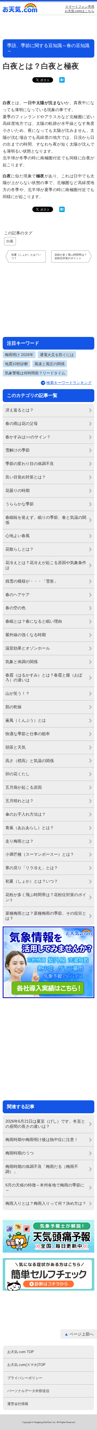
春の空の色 (15, 607)
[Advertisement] (48, 299)
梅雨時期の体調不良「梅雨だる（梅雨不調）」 (41, 1169)
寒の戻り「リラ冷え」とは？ (31, 867)
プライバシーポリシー (24, 1378)
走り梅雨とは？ (19, 841)
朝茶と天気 (15, 747)
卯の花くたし (17, 774)
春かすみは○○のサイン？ (28, 437)
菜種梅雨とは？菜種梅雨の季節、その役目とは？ (45, 916)
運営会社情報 (17, 1404)
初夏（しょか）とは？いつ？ (31, 881)
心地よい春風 (17, 535)
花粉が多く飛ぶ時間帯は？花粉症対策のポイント (45, 897)
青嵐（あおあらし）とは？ (29, 827)
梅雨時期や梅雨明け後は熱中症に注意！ (41, 1139)
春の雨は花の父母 (21, 423)
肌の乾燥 (13, 707)
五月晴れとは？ (19, 800)
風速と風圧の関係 (49, 364)
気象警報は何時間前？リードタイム (35, 373)
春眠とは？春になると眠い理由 (33, 621)
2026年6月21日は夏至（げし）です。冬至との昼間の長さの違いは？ (45, 1124)
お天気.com (20, 9)
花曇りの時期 (17, 490)
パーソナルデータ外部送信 (28, 1391)
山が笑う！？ (17, 693)
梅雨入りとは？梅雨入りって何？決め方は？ (45, 1203)
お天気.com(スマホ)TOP (26, 1365)
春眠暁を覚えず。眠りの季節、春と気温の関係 (45, 520)
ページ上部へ (82, 1334)
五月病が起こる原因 (23, 787)
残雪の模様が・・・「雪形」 (31, 581)
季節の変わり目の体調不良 (29, 463)
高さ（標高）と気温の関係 (29, 760)
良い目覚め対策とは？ (25, 477)
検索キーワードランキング (69, 383)
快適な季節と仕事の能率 (27, 733)
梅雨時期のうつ (19, 1153)
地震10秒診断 (16, 364)
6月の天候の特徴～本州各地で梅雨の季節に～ (44, 1187)
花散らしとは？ (19, 549)
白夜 (9, 241)
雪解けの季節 (17, 450)
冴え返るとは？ (19, 410)
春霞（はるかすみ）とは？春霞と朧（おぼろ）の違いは (43, 677)
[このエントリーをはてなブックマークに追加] (62, 81)
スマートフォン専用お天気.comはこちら (79, 9)
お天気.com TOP (20, 1352)
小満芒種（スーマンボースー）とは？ (39, 854)
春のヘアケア (17, 594)
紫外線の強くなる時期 (25, 634)
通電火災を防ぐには (57, 355)
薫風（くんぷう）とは (25, 720)
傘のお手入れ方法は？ (25, 814)
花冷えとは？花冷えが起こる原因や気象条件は (45, 565)
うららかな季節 (19, 504)
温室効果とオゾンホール (27, 648)
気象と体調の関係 (21, 661)
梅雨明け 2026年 (19, 355)
